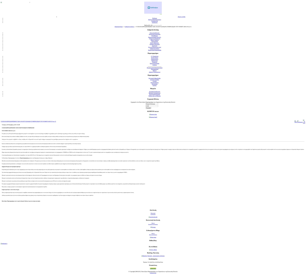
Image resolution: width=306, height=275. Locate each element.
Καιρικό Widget (153, 8)
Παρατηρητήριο (119, 26)
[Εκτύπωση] (300, 122)
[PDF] (296, 122)
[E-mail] (304, 122)
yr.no (161, 14)
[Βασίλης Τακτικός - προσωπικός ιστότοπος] (153, 256)
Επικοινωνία (153, 273)
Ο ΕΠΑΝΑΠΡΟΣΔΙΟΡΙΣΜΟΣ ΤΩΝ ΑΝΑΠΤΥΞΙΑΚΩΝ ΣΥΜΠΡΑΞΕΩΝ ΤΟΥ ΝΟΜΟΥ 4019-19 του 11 (28, 121)
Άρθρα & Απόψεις (129, 26)
